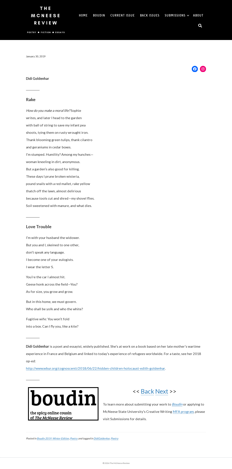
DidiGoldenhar (102, 438)
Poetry (74, 438)
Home (83, 15)
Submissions (175, 15)
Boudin (99, 15)
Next (161, 391)
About (198, 15)
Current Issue (122, 15)
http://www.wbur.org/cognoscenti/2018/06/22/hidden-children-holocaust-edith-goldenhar (95, 368)
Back (147, 391)
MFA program (183, 411)
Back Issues (149, 15)
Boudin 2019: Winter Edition (53, 438)
